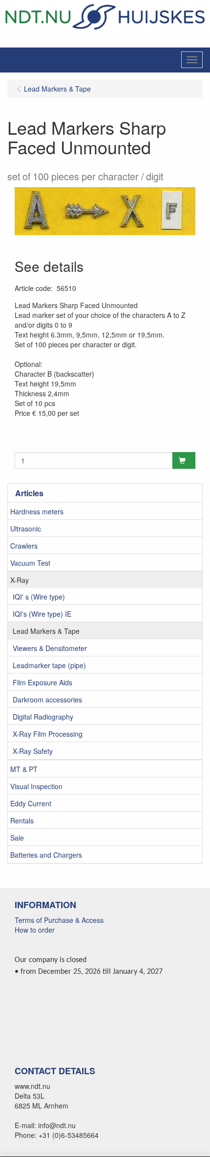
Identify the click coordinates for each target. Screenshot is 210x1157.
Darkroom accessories (47, 699)
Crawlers (24, 546)
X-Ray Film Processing (48, 734)
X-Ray (19, 580)
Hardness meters (36, 511)
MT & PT (24, 769)
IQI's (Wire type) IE (42, 614)
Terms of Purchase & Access (59, 920)
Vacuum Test (30, 563)
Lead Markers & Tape (46, 631)
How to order (35, 930)
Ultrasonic (25, 528)
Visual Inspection (36, 786)
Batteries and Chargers (46, 855)
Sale (17, 838)
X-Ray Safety (33, 751)
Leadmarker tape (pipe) (49, 665)
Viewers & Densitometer (50, 648)
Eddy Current (30, 803)
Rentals (22, 820)
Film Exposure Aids (42, 682)
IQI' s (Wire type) (39, 597)
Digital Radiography (43, 717)
